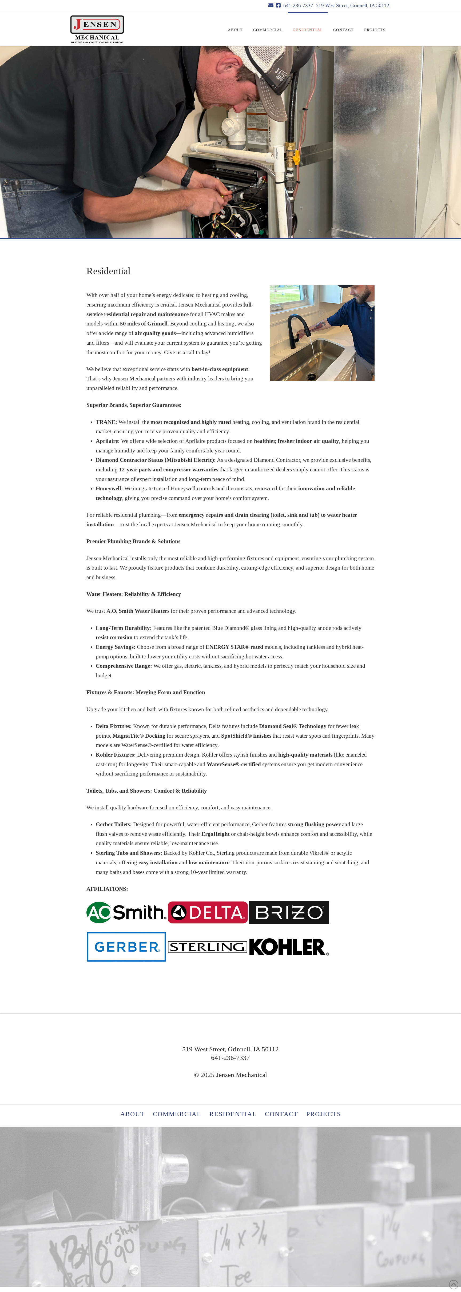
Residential (233, 1114)
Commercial (177, 1114)
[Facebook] (278, 5)
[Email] (270, 5)
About (132, 1114)
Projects (323, 1114)
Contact (281, 1114)
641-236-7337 (298, 5)
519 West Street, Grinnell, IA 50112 (352, 5)
